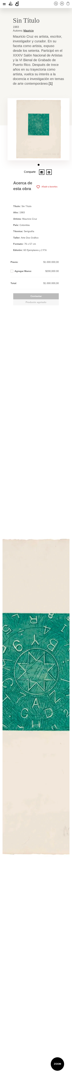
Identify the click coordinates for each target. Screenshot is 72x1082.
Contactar (36, 296)
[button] (39, 165)
